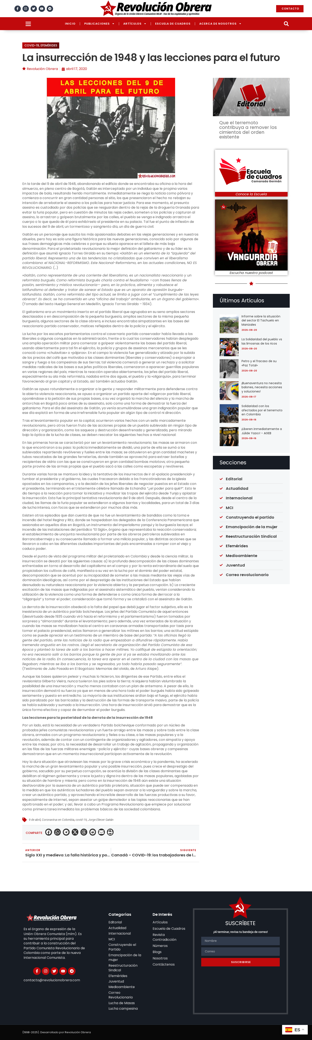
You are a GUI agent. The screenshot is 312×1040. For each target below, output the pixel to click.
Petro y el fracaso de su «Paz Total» (259, 363)
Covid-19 (31, 45)
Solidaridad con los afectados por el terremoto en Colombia (262, 410)
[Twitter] (34, 9)
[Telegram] (50, 9)
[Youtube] (42, 9)
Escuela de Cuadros (173, 24)
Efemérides (49, 45)
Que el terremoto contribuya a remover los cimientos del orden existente (248, 130)
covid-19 (81, 819)
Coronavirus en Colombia (58, 819)
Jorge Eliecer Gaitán (101, 819)
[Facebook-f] (17, 9)
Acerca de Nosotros (218, 24)
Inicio (70, 24)
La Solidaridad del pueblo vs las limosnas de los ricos (262, 341)
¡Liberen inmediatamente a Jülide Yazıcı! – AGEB (262, 431)
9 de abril (35, 819)
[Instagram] (25, 9)
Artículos (132, 24)
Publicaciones (97, 24)
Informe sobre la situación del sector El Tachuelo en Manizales (261, 320)
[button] (286, 23)
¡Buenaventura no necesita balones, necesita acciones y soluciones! (262, 387)
